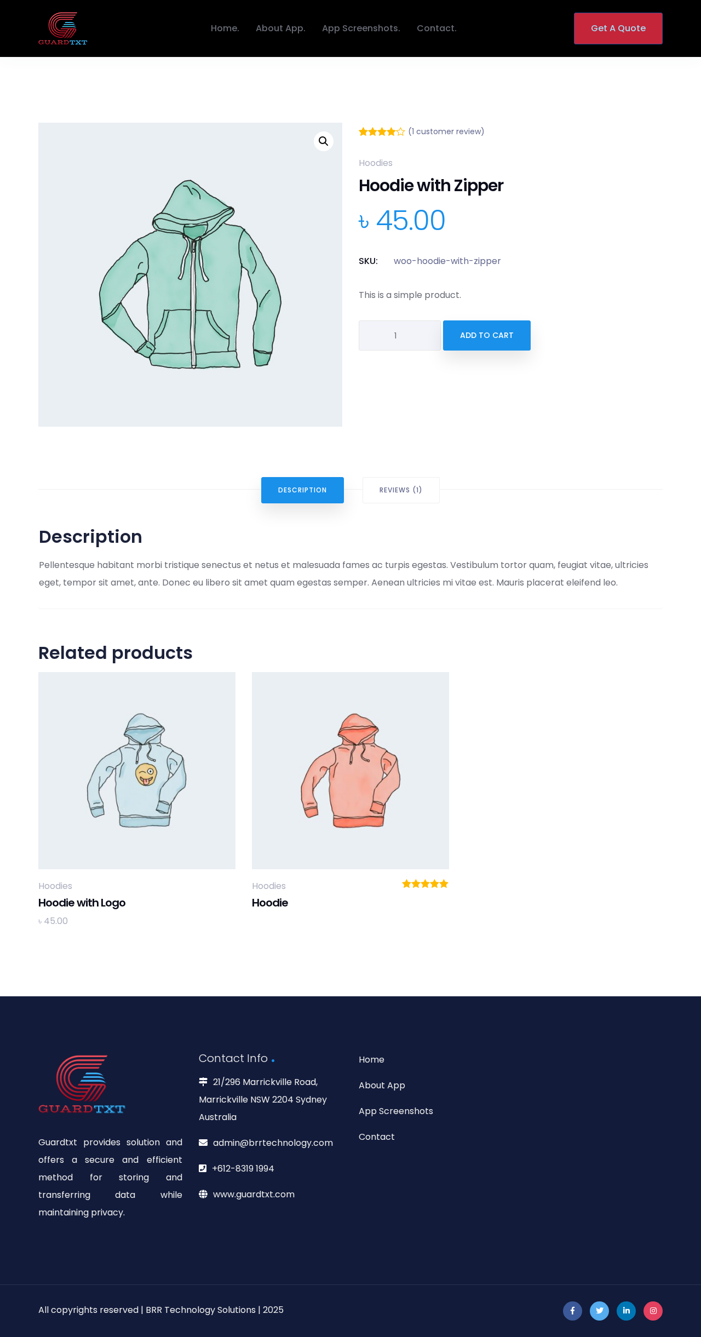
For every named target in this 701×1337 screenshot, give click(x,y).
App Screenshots (360, 28)
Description (302, 490)
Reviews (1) (401, 490)
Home (224, 28)
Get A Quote (618, 28)
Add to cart (487, 335)
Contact (436, 28)
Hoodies (376, 163)
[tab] (302, 490)
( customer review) (446, 131)
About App (279, 28)
